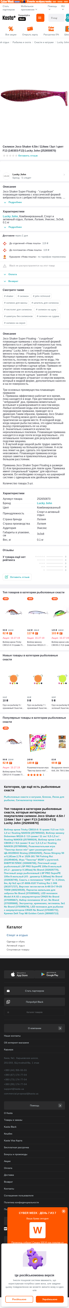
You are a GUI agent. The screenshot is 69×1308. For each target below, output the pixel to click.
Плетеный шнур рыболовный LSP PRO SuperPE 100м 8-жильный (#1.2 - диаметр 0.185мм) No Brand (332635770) (32, 866)
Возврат (8, 1181)
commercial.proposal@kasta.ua (21, 1093)
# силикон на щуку (46, 309)
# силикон (23, 296)
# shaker (8, 296)
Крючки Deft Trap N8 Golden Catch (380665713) (31, 913)
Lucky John (10, 216)
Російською (19, 1299)
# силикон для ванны (15, 302)
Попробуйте (24, 15)
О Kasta (8, 1113)
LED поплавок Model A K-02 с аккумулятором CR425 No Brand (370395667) (31, 896)
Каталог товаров (34, 1012)
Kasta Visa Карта (13, 1140)
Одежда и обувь (16, 941)
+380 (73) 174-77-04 (15, 1079)
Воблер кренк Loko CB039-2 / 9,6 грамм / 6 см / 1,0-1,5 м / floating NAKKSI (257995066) (32, 843)
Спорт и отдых (17, 935)
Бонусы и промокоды (15, 1154)
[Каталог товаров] (40, 18)
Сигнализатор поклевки (30, 800)
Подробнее (15, 202)
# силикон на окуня (14, 323)
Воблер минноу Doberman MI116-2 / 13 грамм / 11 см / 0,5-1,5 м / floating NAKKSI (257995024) (34, 836)
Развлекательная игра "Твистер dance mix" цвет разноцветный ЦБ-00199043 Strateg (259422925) (29, 849)
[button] (17, 577)
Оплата (8, 1168)
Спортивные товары (18, 949)
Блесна (46, 796)
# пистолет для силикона (18, 309)
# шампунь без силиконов (18, 316)
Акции (7, 1161)
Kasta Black (10, 1126)
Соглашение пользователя (18, 1195)
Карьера (8, 1049)
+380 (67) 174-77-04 (15, 1074)
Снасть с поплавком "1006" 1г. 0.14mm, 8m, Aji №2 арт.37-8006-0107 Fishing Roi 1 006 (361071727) (34, 883)
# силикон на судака (48, 316)
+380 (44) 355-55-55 (15, 1070)
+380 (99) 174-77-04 (15, 1084)
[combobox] (56, 18)
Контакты (9, 1188)
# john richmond (41, 296)
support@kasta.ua (14, 1089)
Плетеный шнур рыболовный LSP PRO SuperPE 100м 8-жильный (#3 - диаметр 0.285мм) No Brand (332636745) (33, 876)
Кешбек (8, 1133)
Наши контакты (12, 1035)
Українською (49, 1299)
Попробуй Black (34, 1002)
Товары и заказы (13, 1120)
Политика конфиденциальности (21, 1202)
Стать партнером (9, 8)
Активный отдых (16, 945)
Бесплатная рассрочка (16, 1147)
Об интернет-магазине (16, 1042)
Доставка (9, 1175)
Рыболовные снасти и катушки (22, 796)
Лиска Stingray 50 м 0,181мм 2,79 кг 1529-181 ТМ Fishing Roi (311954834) (34, 856)
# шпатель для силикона (45, 302)
